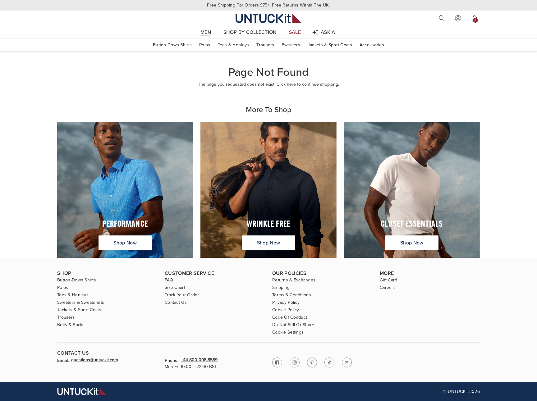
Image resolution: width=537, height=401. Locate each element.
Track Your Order (182, 295)
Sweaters (291, 45)
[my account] (458, 18)
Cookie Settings (288, 332)
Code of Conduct (289, 317)
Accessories (372, 45)
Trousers (265, 45)
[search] (442, 18)
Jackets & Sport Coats (330, 45)
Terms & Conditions (291, 295)
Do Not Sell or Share (293, 324)
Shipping (281, 287)
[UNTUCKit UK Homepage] (268, 18)
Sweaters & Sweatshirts (80, 302)
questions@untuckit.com (94, 360)
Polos (204, 45)
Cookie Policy (285, 310)
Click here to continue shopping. (308, 84)
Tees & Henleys (233, 45)
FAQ (169, 280)
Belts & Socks (71, 324)
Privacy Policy (286, 302)
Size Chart (175, 287)
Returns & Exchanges (293, 280)
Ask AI (329, 32)
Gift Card (388, 280)
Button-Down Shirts (172, 45)
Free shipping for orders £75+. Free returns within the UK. (268, 5)
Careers (388, 287)
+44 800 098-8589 (199, 360)
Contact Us (176, 302)
